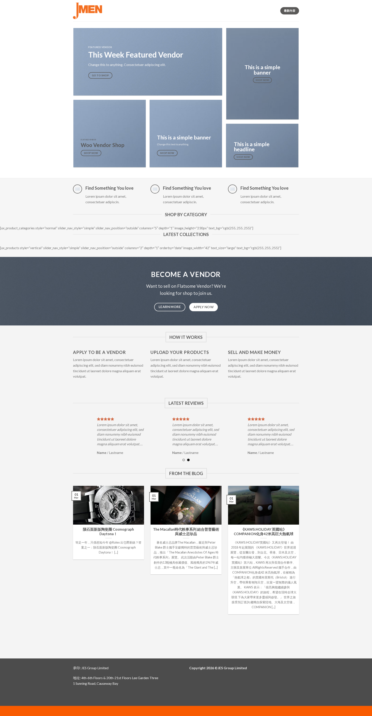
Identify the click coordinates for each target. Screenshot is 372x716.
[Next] (301, 438)
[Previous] (70, 438)
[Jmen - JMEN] (87, 11)
